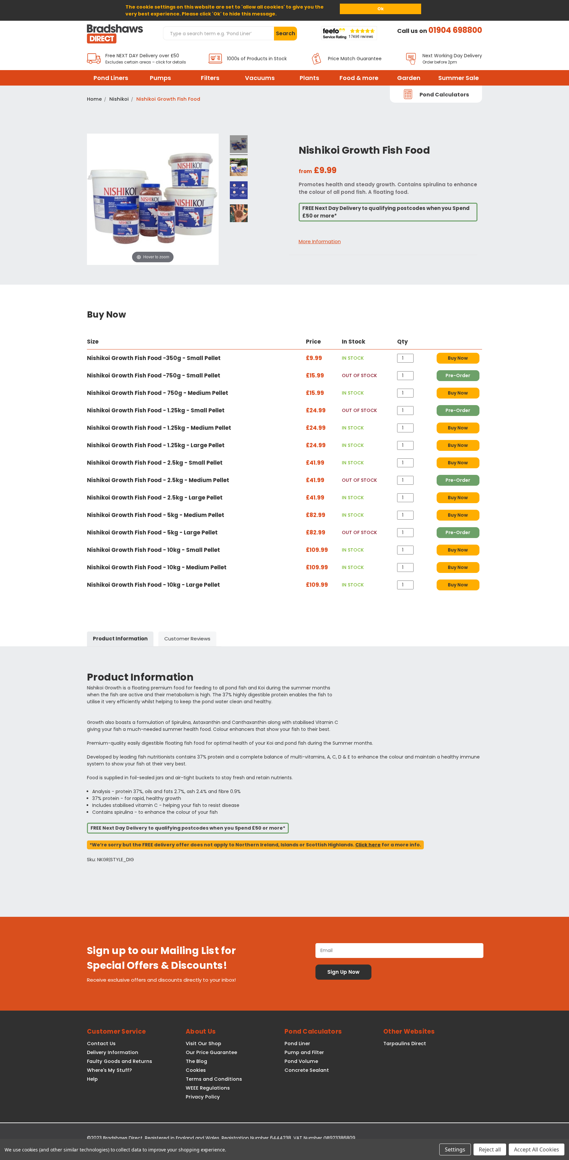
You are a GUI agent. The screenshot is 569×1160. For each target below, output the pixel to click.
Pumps (160, 78)
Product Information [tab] (120, 638)
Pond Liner (297, 1043)
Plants (309, 78)
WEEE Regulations (208, 1088)
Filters (210, 78)
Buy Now (458, 358)
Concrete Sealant (306, 1070)
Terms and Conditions (214, 1079)
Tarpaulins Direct (404, 1043)
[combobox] (218, 33)
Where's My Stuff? (109, 1070)
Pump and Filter (304, 1052)
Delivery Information (112, 1052)
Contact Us (101, 1043)
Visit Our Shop (203, 1043)
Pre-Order (458, 375)
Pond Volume (301, 1061)
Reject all (490, 1149)
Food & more (358, 78)
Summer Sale (458, 78)
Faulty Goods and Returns (119, 1061)
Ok (380, 9)
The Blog (196, 1061)
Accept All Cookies (536, 1149)
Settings (455, 1149)
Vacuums (260, 78)
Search (285, 33)
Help (92, 1079)
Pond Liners (111, 78)
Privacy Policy (203, 1097)
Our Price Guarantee (211, 1052)
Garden (408, 78)
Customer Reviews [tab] (187, 638)
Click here (368, 844)
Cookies (196, 1070)
